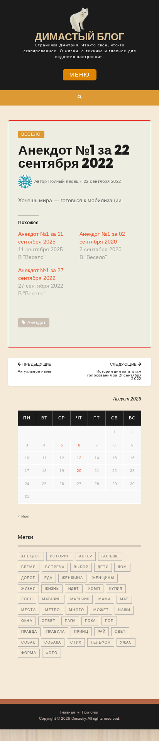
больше (110, 556)
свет (120, 632)
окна (26, 621)
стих (75, 642)
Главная (67, 712)
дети (103, 567)
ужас (126, 642)
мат (124, 599)
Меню (79, 75)
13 (79, 458)
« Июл (23, 516)
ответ (49, 621)
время (28, 567)
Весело (31, 134)
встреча (54, 567)
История (60, 556)
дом (122, 567)
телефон (101, 642)
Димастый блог (79, 37)
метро (52, 610)
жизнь (52, 589)
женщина (72, 578)
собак (28, 642)
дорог (28, 578)
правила (55, 632)
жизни (28, 589)
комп (94, 589)
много (76, 610)
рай (101, 632)
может (101, 610)
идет (73, 589)
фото (52, 653)
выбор (81, 567)
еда (48, 578)
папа (70, 621)
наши (124, 610)
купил (115, 589)
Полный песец (63, 181)
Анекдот (36, 322)
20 (79, 470)
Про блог (90, 712)
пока (90, 621)
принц (81, 632)
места (28, 610)
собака (52, 642)
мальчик (79, 599)
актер (85, 556)
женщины (103, 578)
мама (104, 599)
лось (27, 599)
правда (29, 632)
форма (28, 653)
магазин (51, 599)
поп (109, 621)
